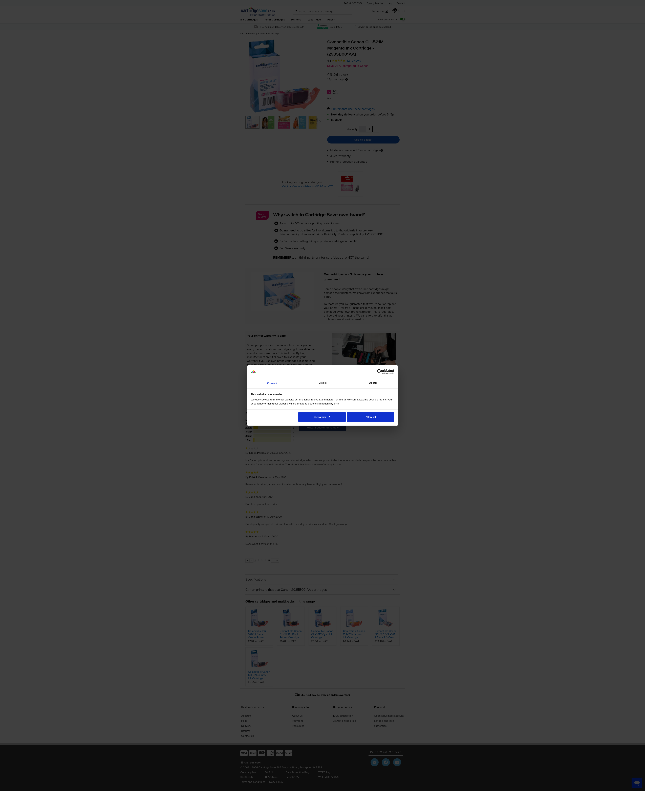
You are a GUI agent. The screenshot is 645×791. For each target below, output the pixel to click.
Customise (320, 416)
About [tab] (373, 382)
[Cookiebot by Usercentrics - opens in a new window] (379, 371)
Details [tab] (322, 382)
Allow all (371, 416)
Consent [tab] (272, 383)
